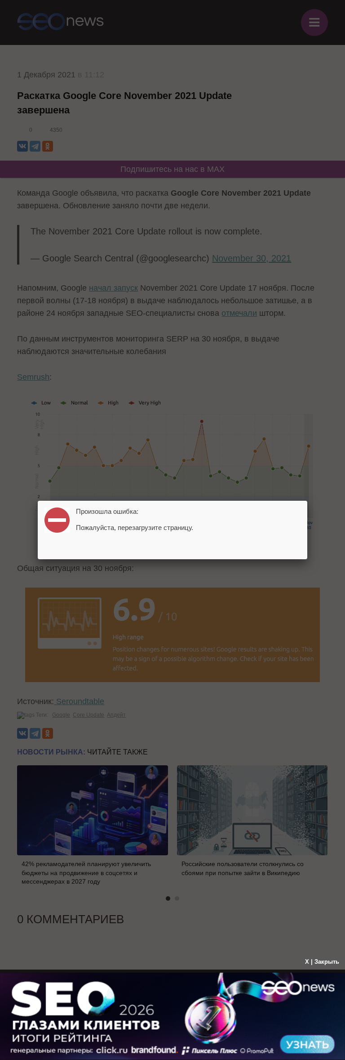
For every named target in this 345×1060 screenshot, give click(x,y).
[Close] (307, 501)
